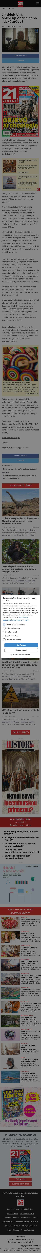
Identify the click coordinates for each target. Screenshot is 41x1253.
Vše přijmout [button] (21, 645)
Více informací (23, 617)
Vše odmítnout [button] (21, 650)
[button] (20, 620)
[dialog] (20, 626)
